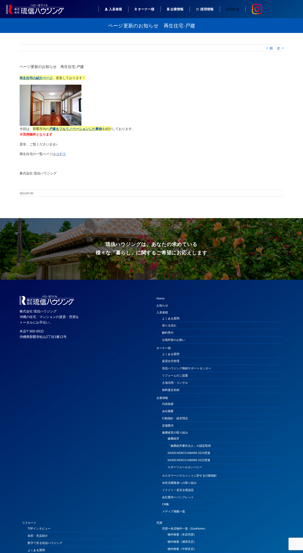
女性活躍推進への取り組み (179, 483)
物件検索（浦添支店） (182, 541)
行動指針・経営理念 (175, 418)
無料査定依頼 (170, 390)
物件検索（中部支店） (182, 549)
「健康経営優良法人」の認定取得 (189, 445)
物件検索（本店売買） (182, 534)
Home (160, 298)
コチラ (61, 153)
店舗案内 (168, 425)
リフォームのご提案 (175, 375)
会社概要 (168, 411)
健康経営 (173, 438)
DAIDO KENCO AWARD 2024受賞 (189, 453)
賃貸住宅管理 (170, 361)
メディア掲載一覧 (173, 511)
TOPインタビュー (39, 528)
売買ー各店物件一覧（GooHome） (184, 528)
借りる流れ (169, 325)
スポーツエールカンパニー (185, 467)
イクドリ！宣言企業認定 (178, 490)
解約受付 (168, 332)
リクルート (29, 522)
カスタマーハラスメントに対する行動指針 (189, 475)
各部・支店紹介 (38, 535)
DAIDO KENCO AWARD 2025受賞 (189, 460)
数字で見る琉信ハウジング (45, 543)
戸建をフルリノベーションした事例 (75, 128)
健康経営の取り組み (175, 432)
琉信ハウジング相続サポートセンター (186, 368)
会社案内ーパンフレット (178, 497)
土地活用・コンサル (175, 382)
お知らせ (162, 305)
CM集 (165, 504)
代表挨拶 (168, 404)
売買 (159, 522)
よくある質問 (170, 318)
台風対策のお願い (173, 340)
